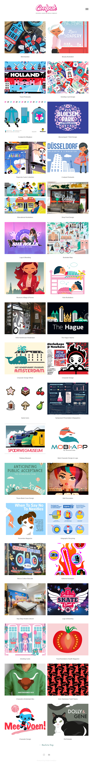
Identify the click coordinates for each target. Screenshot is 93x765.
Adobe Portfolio (50, 760)
